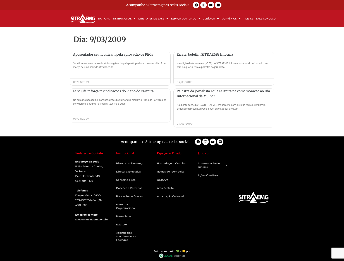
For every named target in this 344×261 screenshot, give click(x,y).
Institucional (122, 18)
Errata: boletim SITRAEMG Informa (205, 54)
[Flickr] (218, 5)
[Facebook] (196, 5)
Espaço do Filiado (183, 18)
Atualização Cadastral (170, 196)
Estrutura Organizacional (125, 206)
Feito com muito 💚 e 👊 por (172, 251)
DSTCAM (162, 179)
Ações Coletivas (208, 175)
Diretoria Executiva (128, 171)
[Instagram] (203, 5)
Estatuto (121, 224)
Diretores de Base (151, 18)
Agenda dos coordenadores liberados (126, 236)
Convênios (229, 18)
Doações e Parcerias (129, 188)
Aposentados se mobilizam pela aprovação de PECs (113, 54)
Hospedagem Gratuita (171, 163)
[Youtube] (211, 5)
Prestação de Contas (129, 196)
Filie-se (248, 18)
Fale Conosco (266, 18)
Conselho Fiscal (126, 179)
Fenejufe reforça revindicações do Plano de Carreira (113, 91)
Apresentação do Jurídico (209, 165)
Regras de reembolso (171, 171)
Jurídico (209, 18)
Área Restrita (165, 188)
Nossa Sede (123, 216)
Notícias (104, 18)
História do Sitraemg (129, 163)
